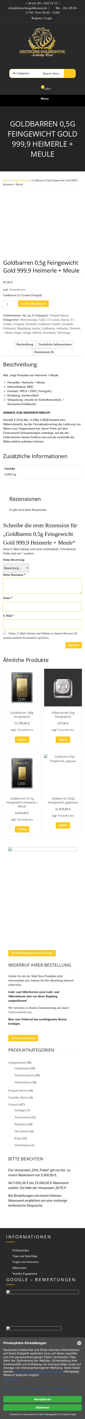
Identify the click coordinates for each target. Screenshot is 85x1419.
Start (5, 180)
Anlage (27, 332)
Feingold (19, 324)
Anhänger (20, 1110)
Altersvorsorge (28, 319)
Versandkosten (17, 289)
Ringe (17, 1138)
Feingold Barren (20, 180)
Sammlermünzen (24, 1075)
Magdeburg (24, 328)
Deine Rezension (14, 574)
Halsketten (20, 1124)
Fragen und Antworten (25, 1261)
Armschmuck (22, 1117)
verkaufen (62, 328)
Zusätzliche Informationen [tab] (55, 344)
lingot (17, 332)
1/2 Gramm (53, 319)
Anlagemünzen (17, 1062)
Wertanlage (63, 332)
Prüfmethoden (20, 1250)
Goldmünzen (21, 1068)
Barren (65, 319)
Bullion (37, 332)
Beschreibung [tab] (25, 344)
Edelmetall (9, 328)
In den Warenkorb (33, 303)
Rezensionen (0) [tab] (44, 352)
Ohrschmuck (21, 1131)
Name (8, 598)
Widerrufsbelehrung (19, 1012)
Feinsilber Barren (18, 1097)
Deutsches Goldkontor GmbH (43, 324)
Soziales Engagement (24, 1273)
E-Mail (8, 615)
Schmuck (13, 1104)
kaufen (36, 328)
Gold (42, 319)
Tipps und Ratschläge (24, 1256)
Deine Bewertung (13, 559)
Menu (45, 98)
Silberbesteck (22, 1145)
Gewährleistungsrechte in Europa (32, 953)
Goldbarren (48, 328)
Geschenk (67, 324)
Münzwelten (19, 1267)
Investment (49, 332)
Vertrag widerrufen (23, 1038)
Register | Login (42, 18)
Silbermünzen (22, 1082)
